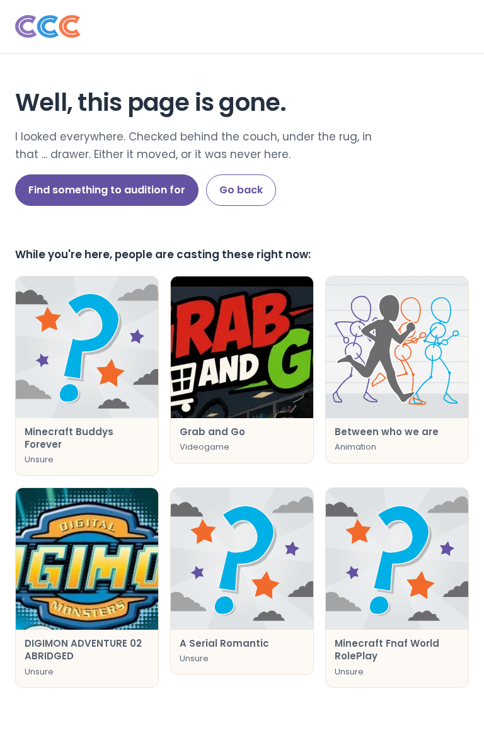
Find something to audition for (106, 190)
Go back (241, 190)
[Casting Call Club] (242, 26)
